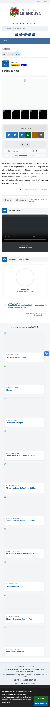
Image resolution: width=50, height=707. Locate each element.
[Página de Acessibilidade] (34, 23)
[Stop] (27, 144)
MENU (6, 41)
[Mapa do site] (31, 23)
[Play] (22, 144)
